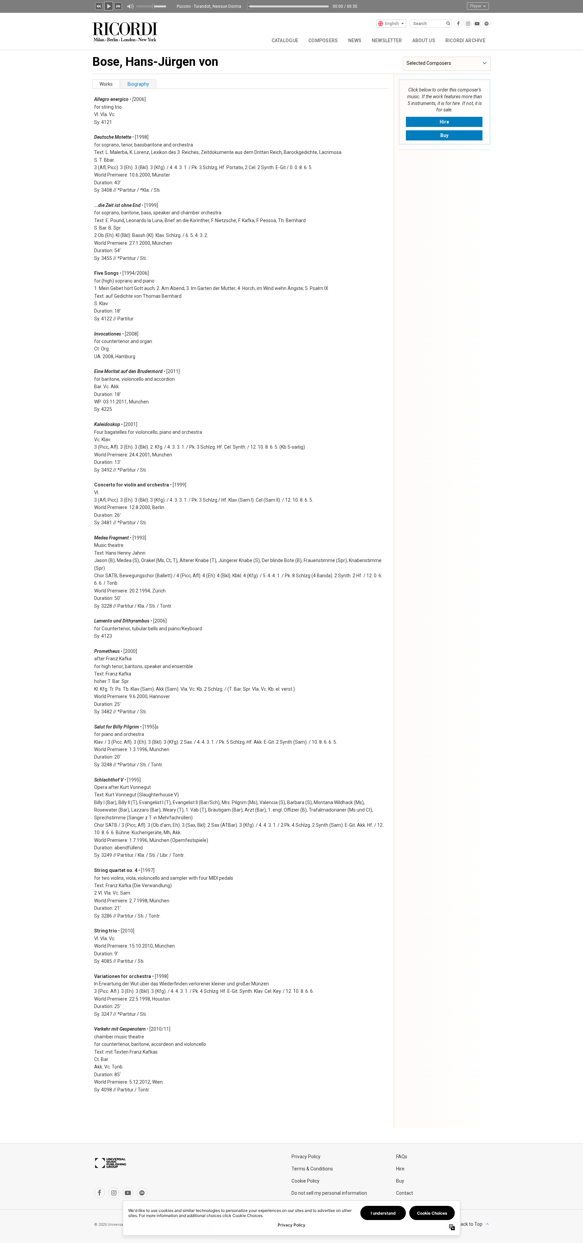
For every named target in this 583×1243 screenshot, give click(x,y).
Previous (99, 5)
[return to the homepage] (125, 29)
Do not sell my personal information (329, 1193)
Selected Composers (429, 63)
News (355, 40)
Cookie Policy (306, 1181)
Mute (130, 6)
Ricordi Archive (465, 40)
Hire (444, 122)
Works (106, 84)
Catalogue (285, 40)
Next (118, 5)
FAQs (401, 1156)
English (392, 23)
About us (423, 40)
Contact (404, 1193)
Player (476, 6)
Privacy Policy (306, 1156)
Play (108, 5)
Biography (138, 84)
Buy (444, 135)
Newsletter (387, 40)
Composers (323, 40)
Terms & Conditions (312, 1168)
